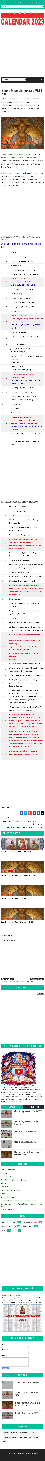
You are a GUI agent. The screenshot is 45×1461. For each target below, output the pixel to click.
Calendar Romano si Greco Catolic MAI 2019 (16, 899)
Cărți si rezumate (8, 1170)
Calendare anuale (9, 1226)
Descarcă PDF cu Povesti (11, 1190)
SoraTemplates (19, 1453)
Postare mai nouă (7, 979)
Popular (11, 1107)
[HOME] (20, 1456)
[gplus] (16, 2)
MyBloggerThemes (32, 1453)
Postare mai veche (36, 979)
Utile (4, 1230)
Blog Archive (33, 1107)
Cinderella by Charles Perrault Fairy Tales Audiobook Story (21, 1205)
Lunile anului (37, 98)
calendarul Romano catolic (18, 154)
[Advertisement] (22, 52)
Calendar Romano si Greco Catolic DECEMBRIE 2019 (19, 875)
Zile (14, 1230)
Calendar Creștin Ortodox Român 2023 (28, 1111)
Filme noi (4, 1194)
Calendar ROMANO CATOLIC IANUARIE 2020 (16, 852)
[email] (28, 2)
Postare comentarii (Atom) (22, 981)
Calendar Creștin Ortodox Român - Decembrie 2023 (26, 1122)
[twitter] (7, 2)
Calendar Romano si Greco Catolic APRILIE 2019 (17, 922)
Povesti (4, 1173)
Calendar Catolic (9, 1222)
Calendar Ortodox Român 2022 (26, 1413)
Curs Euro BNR (7, 1176)
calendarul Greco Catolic (17, 173)
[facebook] (12, 2)
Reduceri (4, 1187)
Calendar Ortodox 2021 (11, 1295)
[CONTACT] (24, 1456)
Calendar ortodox (30, 1222)
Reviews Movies (7, 1209)
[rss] (24, 2)
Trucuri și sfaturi (7, 1197)
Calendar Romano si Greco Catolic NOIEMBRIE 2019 (26, 1153)
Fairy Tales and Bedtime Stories (13, 1180)
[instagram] (20, 2)
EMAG (3, 1183)
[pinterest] (36, 2)
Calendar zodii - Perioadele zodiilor (26, 1131)
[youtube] (32, 2)
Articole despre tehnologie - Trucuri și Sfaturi (18, 1200)
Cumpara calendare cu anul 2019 (26, 1141)
